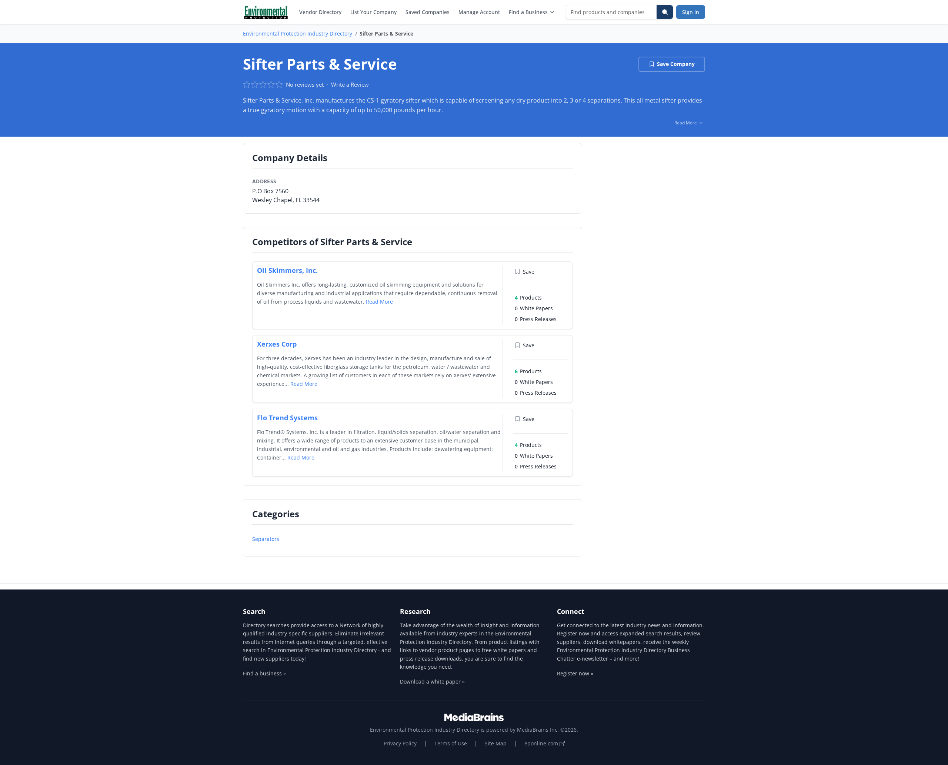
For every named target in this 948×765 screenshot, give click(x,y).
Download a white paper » (432, 681)
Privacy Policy (400, 743)
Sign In (690, 12)
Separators (265, 538)
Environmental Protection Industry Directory (297, 33)
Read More (379, 301)
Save (528, 271)
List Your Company (373, 12)
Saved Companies (427, 12)
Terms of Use (450, 743)
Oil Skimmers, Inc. (287, 270)
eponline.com (542, 743)
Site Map (496, 743)
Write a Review (350, 84)
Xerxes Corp (277, 344)
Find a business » (264, 673)
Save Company (676, 63)
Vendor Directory (320, 12)
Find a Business (528, 12)
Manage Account (479, 12)
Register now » (575, 673)
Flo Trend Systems (287, 417)
